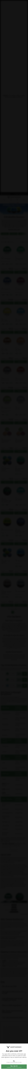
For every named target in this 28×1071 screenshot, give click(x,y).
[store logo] (14, 1047)
